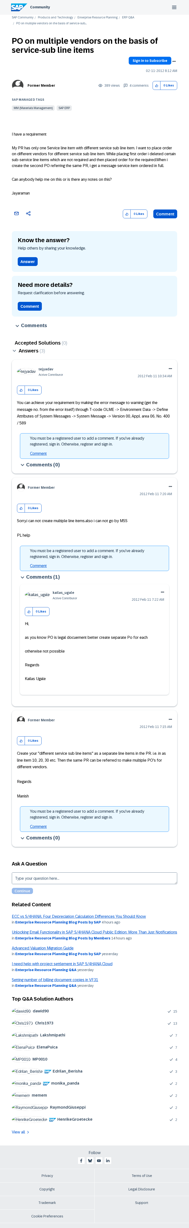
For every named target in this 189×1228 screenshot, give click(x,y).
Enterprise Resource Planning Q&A (46, 970)
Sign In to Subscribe (150, 61)
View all (18, 1132)
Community (40, 7)
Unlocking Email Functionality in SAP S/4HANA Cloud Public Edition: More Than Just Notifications (94, 932)
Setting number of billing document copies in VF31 (55, 980)
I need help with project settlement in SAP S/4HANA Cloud (62, 964)
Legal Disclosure (141, 1189)
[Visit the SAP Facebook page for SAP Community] (81, 1161)
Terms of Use (142, 1176)
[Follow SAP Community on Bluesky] (90, 1161)
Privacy (47, 1176)
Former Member (41, 85)
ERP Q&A (128, 17)
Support (141, 1203)
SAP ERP (64, 108)
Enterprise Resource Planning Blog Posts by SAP (58, 922)
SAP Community (22, 17)
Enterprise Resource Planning (98, 17)
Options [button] (174, 61)
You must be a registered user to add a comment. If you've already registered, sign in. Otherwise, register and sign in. (87, 441)
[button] (156, 85)
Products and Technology (55, 17)
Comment (165, 214)
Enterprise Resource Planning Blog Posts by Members (62, 938)
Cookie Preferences (47, 1216)
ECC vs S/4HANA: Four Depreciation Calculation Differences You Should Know (79, 916)
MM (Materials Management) (33, 108)
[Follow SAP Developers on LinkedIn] (108, 1161)
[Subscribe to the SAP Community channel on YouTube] (99, 1161)
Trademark (47, 1203)
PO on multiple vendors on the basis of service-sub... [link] (51, 23)
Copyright (47, 1189)
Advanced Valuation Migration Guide (43, 948)
